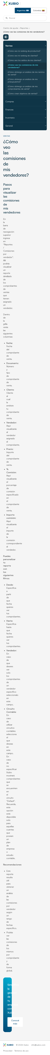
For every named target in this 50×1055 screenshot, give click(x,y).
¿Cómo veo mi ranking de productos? (24, 51)
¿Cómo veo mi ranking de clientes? (23, 55)
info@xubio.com (38, 1045)
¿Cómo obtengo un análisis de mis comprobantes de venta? (23, 87)
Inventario (26, 117)
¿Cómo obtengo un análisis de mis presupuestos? (23, 80)
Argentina (21, 10)
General (26, 125)
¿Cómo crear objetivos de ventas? (22, 93)
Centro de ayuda (10, 28)
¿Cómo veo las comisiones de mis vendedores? (23, 66)
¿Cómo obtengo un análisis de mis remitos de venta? (26, 73)
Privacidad (7, 1051)
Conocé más (15, 1022)
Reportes (24, 28)
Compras (26, 101)
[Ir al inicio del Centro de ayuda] (11, 4)
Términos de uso (21, 1051)
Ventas (26, 45)
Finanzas (26, 109)
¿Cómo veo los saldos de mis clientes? (24, 60)
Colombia (37, 10)
